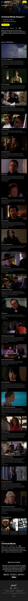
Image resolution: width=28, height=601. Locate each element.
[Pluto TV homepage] (14, 585)
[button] (2, 2)
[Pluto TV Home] (7, 1)
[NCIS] (5, 526)
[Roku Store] (14, 577)
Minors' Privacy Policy (10, 591)
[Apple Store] (6, 574)
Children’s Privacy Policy (20, 590)
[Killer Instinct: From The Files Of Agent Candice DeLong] (14, 526)
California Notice (19, 591)
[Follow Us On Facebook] (15, 588)
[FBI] (23, 526)
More (2, 35)
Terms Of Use (6, 590)
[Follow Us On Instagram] (17, 588)
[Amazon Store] (21, 574)
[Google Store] (13, 574)
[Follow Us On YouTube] (11, 588)
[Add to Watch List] (11, 25)
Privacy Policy (12, 590)
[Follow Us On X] (13, 588)
